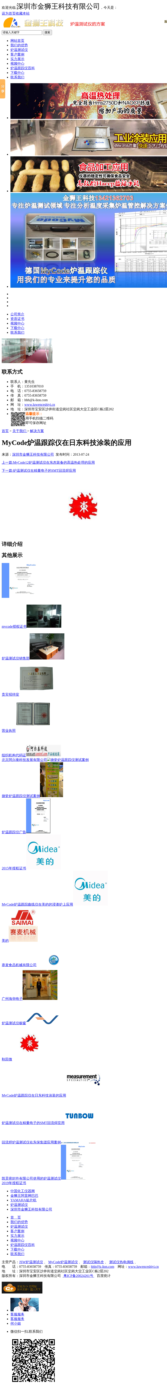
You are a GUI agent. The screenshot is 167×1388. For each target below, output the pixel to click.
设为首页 (9, 13)
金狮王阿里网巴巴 (24, 1195)
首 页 (15, 1217)
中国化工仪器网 (22, 1191)
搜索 (47, 32)
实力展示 (17, 59)
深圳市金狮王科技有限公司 (33, 454)
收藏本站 (23, 13)
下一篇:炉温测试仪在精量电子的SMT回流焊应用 (39, 470)
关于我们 (19, 431)
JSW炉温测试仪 (31, 1262)
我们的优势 (19, 45)
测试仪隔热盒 (93, 1262)
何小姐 (15, 1323)
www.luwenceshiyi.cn (39, 404)
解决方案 (37, 431)
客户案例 (17, 54)
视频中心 (17, 63)
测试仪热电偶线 (121, 1262)
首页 (5, 431)
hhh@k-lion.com (102, 1266)
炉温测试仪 (19, 50)
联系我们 (17, 77)
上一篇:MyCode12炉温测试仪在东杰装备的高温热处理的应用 (48, 462)
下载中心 (17, 72)
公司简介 (17, 314)
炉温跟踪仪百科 (22, 68)
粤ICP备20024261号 (78, 1276)
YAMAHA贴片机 (23, 1200)
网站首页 (17, 40)
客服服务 (17, 1314)
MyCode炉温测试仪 (63, 1262)
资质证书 (17, 319)
